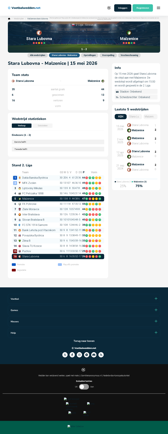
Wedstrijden (19, 19)
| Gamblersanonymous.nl (91, 375)
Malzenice (129, 39)
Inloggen (122, 8)
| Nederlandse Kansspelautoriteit (116, 375)
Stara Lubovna (39, 39)
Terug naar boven (84, 341)
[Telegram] (87, 355)
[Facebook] (73, 355)
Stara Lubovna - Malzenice (64, 55)
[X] (66, 355)
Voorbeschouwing (129, 55)
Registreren (142, 8)
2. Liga (79, 24)
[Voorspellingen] (102, 355)
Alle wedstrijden (37, 55)
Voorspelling (108, 55)
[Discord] (94, 355)
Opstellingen (90, 55)
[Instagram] (80, 355)
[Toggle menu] (158, 8)
